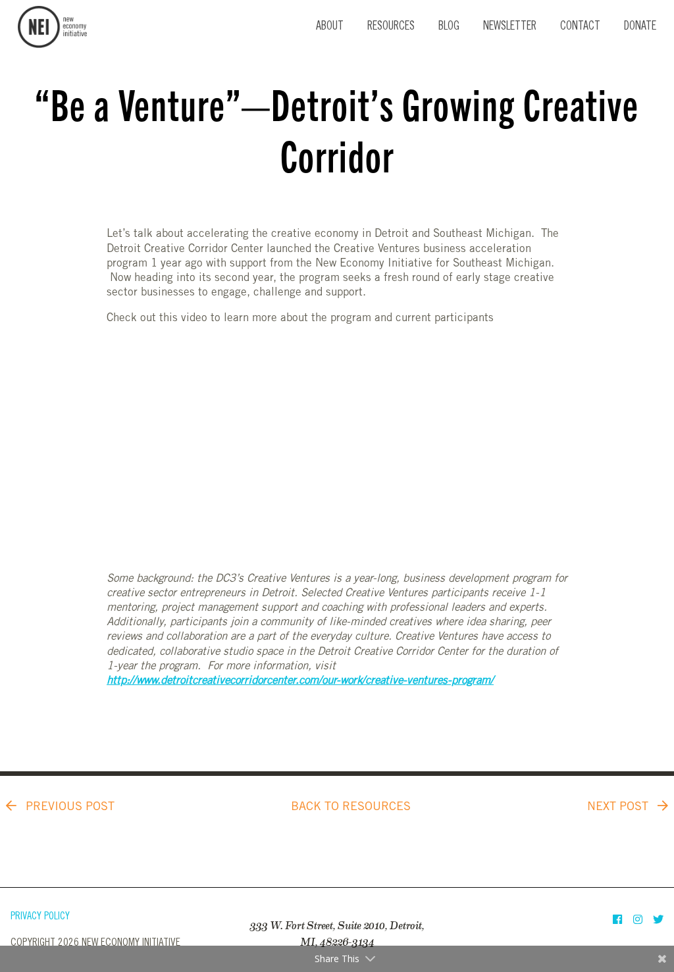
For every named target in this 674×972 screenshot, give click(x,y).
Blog (448, 27)
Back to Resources (351, 807)
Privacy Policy (40, 917)
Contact (580, 27)
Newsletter (509, 27)
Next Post (619, 807)
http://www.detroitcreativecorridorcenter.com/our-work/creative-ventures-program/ (300, 681)
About (330, 27)
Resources (391, 27)
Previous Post (68, 807)
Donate (640, 27)
